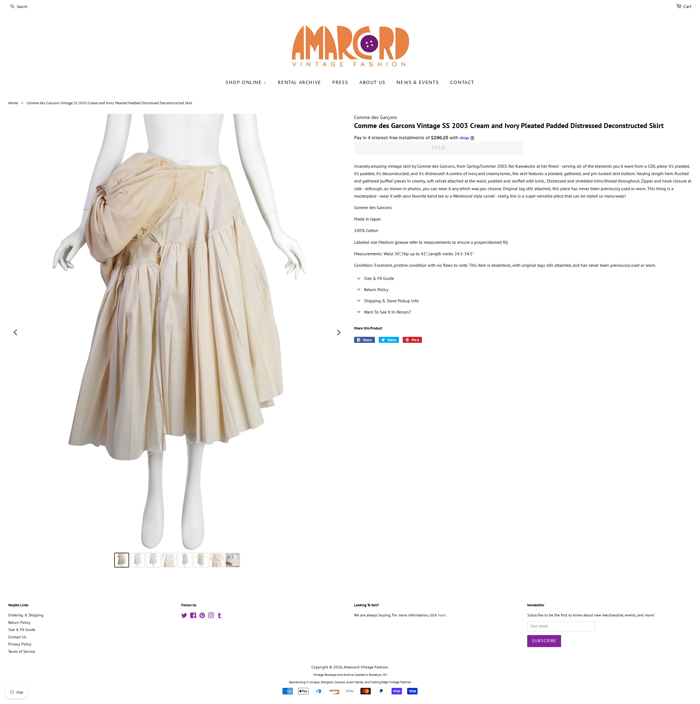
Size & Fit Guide (21, 629)
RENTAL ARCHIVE (299, 83)
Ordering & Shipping (25, 615)
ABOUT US (372, 83)
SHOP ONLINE (244, 83)
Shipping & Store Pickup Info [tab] (391, 300)
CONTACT (462, 83)
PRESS (340, 83)
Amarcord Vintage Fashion (366, 667)
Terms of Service (21, 651)
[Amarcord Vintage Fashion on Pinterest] (202, 616)
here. (442, 615)
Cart (687, 6)
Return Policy (19, 622)
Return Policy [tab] (376, 289)
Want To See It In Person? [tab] (387, 312)
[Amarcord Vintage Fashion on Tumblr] (220, 616)
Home (13, 103)
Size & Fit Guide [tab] (379, 278)
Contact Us (17, 637)
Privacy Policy (19, 644)
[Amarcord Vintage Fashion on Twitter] (184, 616)
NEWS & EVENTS (417, 83)
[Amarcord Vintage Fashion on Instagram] (211, 616)
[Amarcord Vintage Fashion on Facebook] (193, 616)
